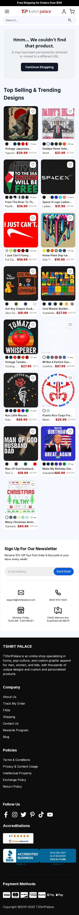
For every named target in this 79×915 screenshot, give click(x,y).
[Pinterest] (32, 815)
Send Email (64, 571)
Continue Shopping (39, 67)
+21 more (34, 250)
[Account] (64, 12)
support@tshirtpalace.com (21, 599)
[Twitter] (23, 815)
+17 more (34, 357)
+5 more (70, 357)
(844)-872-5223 (58, 599)
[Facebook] (6, 815)
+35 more (71, 250)
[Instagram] (15, 815)
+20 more (71, 144)
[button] (33, 111)
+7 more (33, 144)
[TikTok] (41, 815)
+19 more (71, 464)
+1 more (33, 411)
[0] (72, 12)
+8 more (33, 197)
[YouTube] (50, 815)
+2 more (70, 197)
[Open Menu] (7, 12)
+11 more (34, 517)
